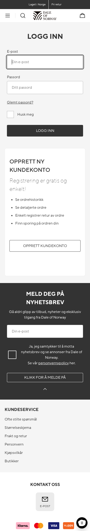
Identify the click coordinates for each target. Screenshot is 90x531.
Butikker (12, 461)
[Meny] (7, 15)
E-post (12, 51)
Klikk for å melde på (45, 377)
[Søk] (22, 15)
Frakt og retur (16, 436)
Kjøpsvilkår (14, 452)
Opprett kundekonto (45, 245)
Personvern (14, 444)
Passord (13, 77)
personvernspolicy (53, 363)
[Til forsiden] (56, 16)
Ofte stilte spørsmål (21, 419)
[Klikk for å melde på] (45, 390)
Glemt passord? (20, 102)
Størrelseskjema (18, 427)
